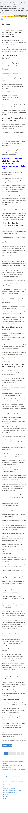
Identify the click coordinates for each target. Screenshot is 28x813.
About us (5, 794)
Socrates (17, 808)
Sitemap (5, 800)
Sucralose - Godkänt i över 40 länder (12, 790)
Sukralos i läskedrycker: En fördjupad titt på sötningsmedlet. (11, 34)
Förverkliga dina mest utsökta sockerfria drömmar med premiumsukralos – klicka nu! (13, 163)
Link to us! (5, 796)
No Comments (20, 30)
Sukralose (13, 30)
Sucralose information (8, 784)
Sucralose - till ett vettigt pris (10, 792)
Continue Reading (7, 745)
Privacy (5, 798)
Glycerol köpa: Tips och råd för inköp (11, 776)
